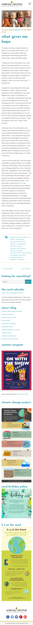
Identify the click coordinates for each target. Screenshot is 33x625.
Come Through (25, 269)
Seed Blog (17, 30)
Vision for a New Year (9, 317)
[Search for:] (16, 282)
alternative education (16, 237)
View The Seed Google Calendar (13, 293)
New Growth (6, 320)
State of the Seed (7, 314)
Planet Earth (21, 253)
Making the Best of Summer (11, 330)
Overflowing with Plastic (10, 339)
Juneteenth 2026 (7, 326)
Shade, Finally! (6, 333)
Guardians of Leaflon (9, 323)
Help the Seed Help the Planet (12, 311)
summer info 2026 (22, 394)
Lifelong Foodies (8, 269)
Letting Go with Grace (9, 336)
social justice (21, 259)
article (20, 183)
